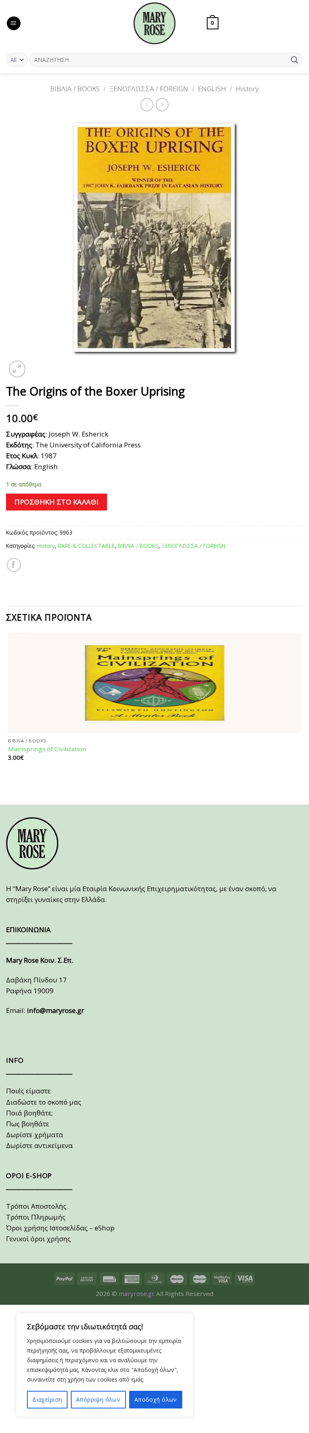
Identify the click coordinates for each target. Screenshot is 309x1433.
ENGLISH (212, 88)
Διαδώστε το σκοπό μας (43, 1102)
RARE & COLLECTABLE (86, 545)
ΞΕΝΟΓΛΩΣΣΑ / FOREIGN (148, 88)
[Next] (37, 364)
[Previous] (10, 789)
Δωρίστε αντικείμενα (39, 1145)
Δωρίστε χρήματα (34, 1134)
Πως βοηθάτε (27, 1123)
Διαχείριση (47, 1399)
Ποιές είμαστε (28, 1090)
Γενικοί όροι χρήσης (38, 1238)
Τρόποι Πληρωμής (36, 1217)
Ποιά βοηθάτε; (29, 1112)
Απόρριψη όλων (98, 1399)
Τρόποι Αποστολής (36, 1206)
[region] (104, 1365)
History (247, 88)
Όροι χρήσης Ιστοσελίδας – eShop (60, 1227)
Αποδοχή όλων (155, 1399)
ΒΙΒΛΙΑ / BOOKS (75, 88)
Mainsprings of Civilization (47, 749)
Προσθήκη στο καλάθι (56, 501)
